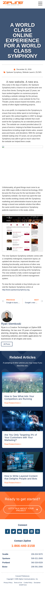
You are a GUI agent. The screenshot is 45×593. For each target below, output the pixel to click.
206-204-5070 (37, 554)
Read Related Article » (12, 403)
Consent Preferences (22, 576)
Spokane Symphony (14, 72)
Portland (6, 562)
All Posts (6, 344)
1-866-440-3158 (23, 546)
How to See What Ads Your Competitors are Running (19, 397)
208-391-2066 (37, 567)
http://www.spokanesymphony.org (15, 290)
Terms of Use (18, 582)
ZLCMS (38, 72)
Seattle (5, 554)
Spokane (6, 558)
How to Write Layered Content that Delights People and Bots (21, 477)
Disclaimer (37, 582)
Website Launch (28, 72)
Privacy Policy (8, 582)
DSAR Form (23, 585)
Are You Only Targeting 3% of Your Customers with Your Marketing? (20, 437)
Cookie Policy (28, 582)
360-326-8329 (37, 562)
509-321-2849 (37, 558)
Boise (4, 567)
